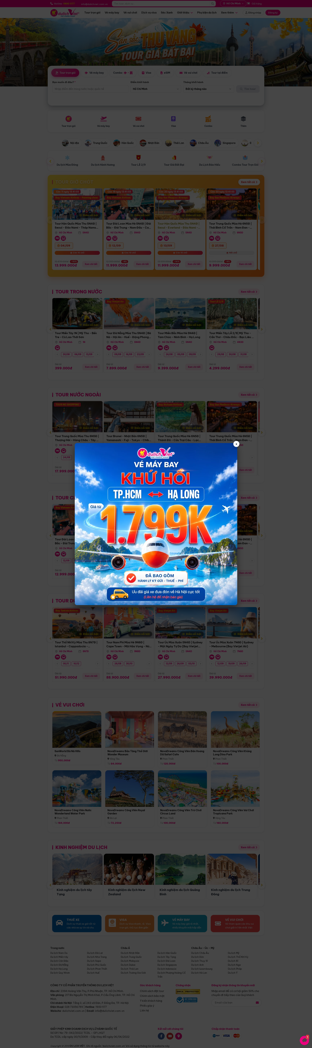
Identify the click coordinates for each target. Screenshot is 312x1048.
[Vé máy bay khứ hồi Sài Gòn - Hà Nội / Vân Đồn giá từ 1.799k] (156, 524)
